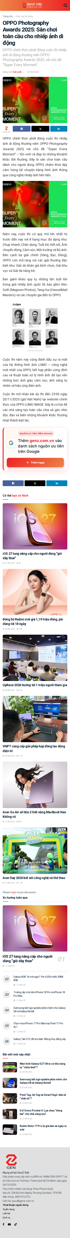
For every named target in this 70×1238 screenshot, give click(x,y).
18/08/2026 (9, 690)
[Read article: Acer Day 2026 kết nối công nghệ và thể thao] (35, 850)
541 (20, 822)
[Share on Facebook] (22, 129)
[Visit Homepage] (32, 5)
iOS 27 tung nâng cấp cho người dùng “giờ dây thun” (27, 958)
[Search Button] (65, 5)
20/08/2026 (9, 629)
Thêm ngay (38, 462)
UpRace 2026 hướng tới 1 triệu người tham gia (35, 685)
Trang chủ (8, 16)
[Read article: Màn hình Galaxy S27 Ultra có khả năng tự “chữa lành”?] (10, 1067)
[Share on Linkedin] (58, 129)
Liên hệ (6, 1213)
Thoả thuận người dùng (15, 1205)
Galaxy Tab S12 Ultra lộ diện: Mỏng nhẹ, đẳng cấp (39, 1039)
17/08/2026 (9, 822)
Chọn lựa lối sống (24, 16)
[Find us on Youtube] (9, 1224)
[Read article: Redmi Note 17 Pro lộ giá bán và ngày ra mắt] (10, 1129)
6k (19, 563)
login (13, 892)
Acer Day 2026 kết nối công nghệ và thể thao (34, 878)
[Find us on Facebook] (3, 1224)
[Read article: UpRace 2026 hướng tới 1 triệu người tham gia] (35, 658)
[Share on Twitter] (40, 129)
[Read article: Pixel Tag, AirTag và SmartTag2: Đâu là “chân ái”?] (10, 1098)
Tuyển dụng (9, 1209)
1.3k (20, 756)
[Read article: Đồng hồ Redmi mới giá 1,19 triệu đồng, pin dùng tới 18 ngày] (35, 592)
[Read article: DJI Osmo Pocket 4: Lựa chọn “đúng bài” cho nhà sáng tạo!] (10, 1114)
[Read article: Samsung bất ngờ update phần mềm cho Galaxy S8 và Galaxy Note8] (10, 1083)
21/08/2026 (9, 563)
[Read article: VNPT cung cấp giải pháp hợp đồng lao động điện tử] (35, 719)
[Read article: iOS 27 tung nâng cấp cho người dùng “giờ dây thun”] (35, 526)
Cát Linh (17, 72)
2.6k (20, 690)
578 (20, 629)
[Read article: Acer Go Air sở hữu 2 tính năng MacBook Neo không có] (35, 785)
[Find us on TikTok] (15, 1224)
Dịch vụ (6, 1217)
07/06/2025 (33, 72)
